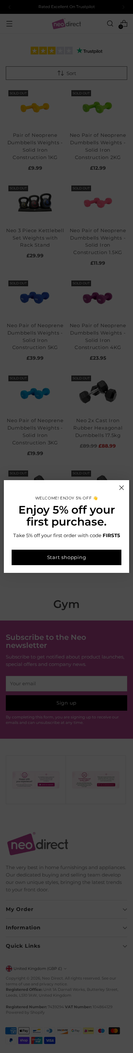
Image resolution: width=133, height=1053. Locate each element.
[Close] (122, 488)
